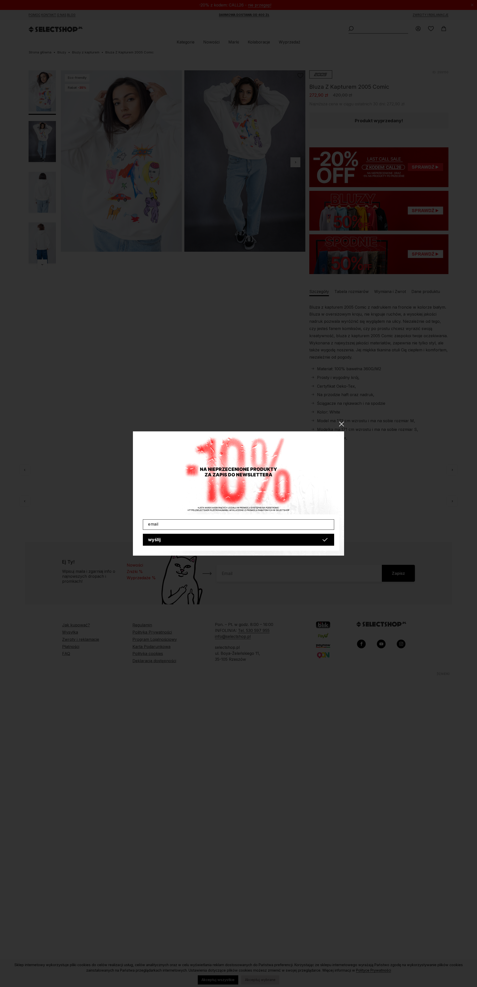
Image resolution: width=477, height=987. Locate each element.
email (153, 524)
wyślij (154, 539)
